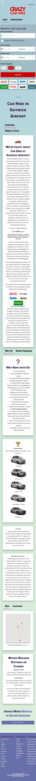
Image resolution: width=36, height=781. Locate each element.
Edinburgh (19, 751)
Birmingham (20, 753)
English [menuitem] (31, 4)
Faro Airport (31, 746)
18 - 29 (4, 68)
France (3, 749)
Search (18, 74)
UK (2, 741)
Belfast (18, 755)
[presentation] (16, 19)
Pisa (17, 758)
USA (2, 746)
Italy (2, 754)
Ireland (3, 744)
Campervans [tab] (16, 19)
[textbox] (18, 35)
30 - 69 (11, 68)
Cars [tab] (5, 19)
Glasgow (19, 748)
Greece (3, 759)
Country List (5, 739)
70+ (18, 68)
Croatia (3, 756)
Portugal (3, 761)
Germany (4, 751)
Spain (2, 763)
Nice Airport (31, 761)
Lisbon (18, 739)
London (18, 746)
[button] (18, 627)
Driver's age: (5, 64)
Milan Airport (31, 759)
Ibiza (17, 741)
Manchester (20, 744)
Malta (3, 766)
